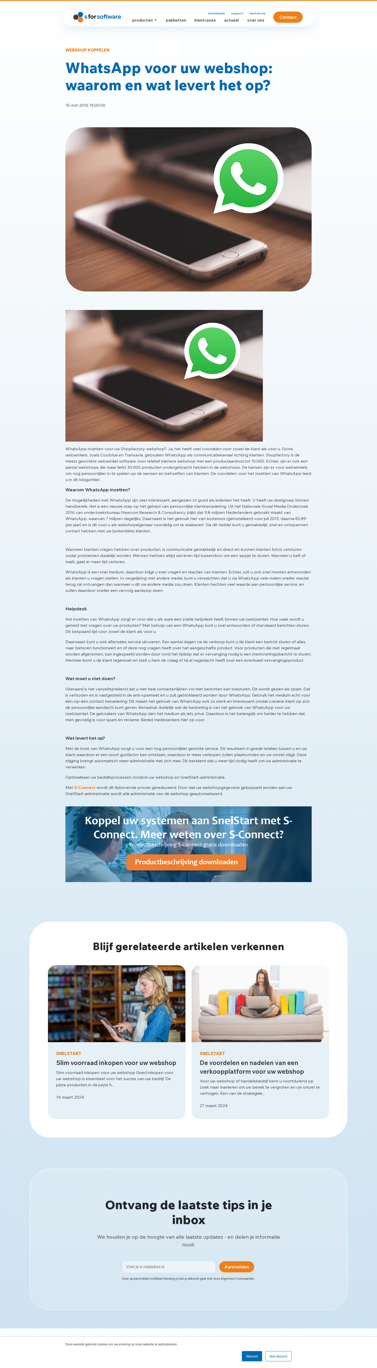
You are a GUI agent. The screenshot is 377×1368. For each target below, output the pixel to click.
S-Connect (84, 787)
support (237, 13)
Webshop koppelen (87, 50)
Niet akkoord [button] (278, 1356)
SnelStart (68, 1053)
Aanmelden (236, 1267)
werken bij (257, 13)
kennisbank (216, 13)
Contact (288, 17)
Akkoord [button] (252, 1356)
